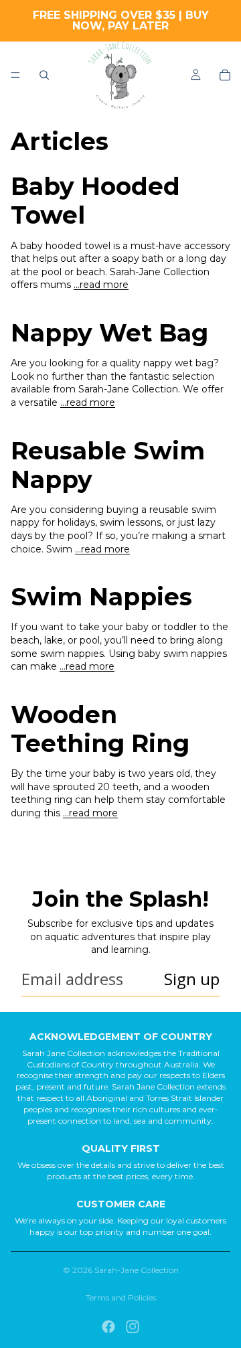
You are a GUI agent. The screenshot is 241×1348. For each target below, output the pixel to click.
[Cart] (225, 75)
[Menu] (15, 75)
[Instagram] (133, 1327)
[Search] (44, 75)
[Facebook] (108, 1327)
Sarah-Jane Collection (136, 1270)
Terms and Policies (121, 1297)
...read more (101, 285)
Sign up (192, 979)
